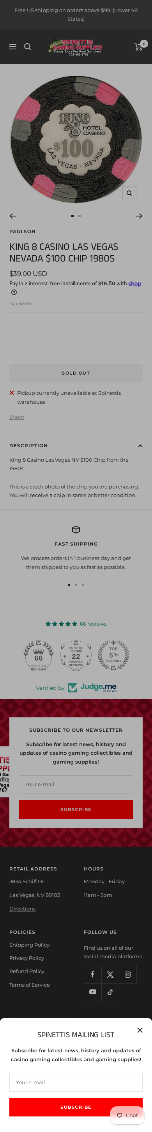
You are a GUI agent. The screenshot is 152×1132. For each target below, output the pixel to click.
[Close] (140, 1030)
